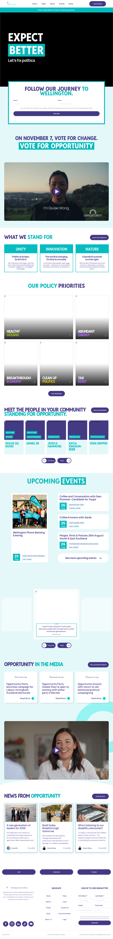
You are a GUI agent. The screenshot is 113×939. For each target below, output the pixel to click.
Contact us (65, 908)
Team (43, 4)
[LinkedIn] (18, 924)
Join (18, 872)
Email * (60, 100)
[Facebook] (5, 924)
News (71, 4)
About (52, 4)
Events (61, 4)
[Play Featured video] (56, 191)
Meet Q (48, 902)
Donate (94, 872)
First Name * (82, 896)
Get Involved (97, 4)
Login (64, 919)
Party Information (65, 914)
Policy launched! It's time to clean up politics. (56, 10)
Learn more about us (99, 237)
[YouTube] (31, 924)
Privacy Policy (6, 934)
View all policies (56, 393)
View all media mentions (98, 665)
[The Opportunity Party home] (18, 888)
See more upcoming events (81, 558)
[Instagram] (12, 924)
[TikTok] (24, 924)
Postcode (99, 905)
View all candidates (99, 410)
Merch (47, 919)
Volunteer (56, 872)
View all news (100, 796)
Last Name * (99, 896)
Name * (15, 100)
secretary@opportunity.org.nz (102, 934)
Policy (34, 4)
